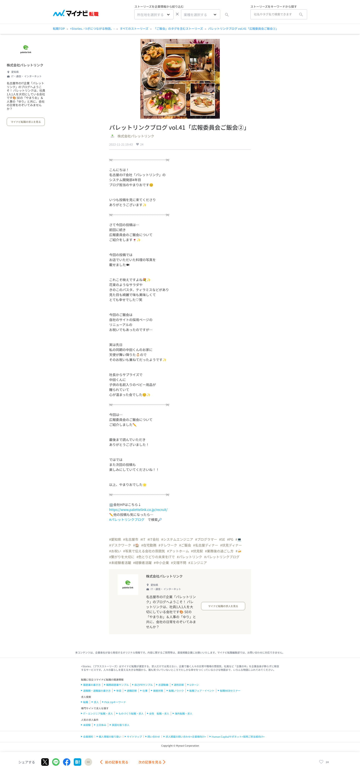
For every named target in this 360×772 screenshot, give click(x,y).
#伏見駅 (197, 550)
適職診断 (132, 690)
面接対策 (158, 690)
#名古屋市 (130, 539)
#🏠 (136, 545)
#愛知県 (115, 539)
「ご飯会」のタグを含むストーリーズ (178, 28)
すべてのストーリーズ (134, 28)
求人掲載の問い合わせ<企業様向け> (186, 736)
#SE (222, 539)
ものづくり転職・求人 (131, 713)
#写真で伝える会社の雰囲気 (144, 550)
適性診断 (179, 684)
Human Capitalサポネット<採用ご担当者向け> (238, 736)
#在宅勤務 (148, 545)
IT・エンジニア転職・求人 (98, 713)
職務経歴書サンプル (117, 684)
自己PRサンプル (143, 684)
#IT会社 (153, 539)
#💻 (238, 539)
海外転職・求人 (183, 713)
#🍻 (239, 550)
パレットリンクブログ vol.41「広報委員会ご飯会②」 (243, 28)
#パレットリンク (189, 556)
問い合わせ (154, 736)
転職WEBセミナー (230, 690)
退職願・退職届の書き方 (97, 690)
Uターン (194, 684)
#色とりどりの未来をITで (155, 556)
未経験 (87, 725)
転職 (85, 702)
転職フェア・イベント (201, 690)
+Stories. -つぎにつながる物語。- (92, 28)
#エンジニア (197, 562)
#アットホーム (178, 550)
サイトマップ (134, 736)
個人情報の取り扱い (110, 736)
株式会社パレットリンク (25, 65)
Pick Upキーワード (115, 702)
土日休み (101, 725)
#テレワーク (168, 545)
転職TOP (59, 28)
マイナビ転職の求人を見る (26, 121)
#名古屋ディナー (205, 545)
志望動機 (163, 684)
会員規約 (88, 736)
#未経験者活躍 (120, 562)
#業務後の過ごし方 (219, 550)
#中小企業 (161, 562)
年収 (118, 690)
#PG (230, 539)
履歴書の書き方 (92, 684)
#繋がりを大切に (121, 556)
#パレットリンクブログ (126, 519)
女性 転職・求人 (159, 713)
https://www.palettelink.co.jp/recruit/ (138, 509)
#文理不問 (178, 562)
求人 (96, 702)
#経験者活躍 (142, 562)
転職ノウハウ (176, 690)
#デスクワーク (120, 545)
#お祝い (115, 550)
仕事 (145, 690)
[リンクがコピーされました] (88, 762)
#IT (142, 539)
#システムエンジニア (177, 539)
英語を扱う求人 (120, 725)
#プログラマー (206, 539)
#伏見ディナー (231, 545)
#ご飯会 (185, 545)
